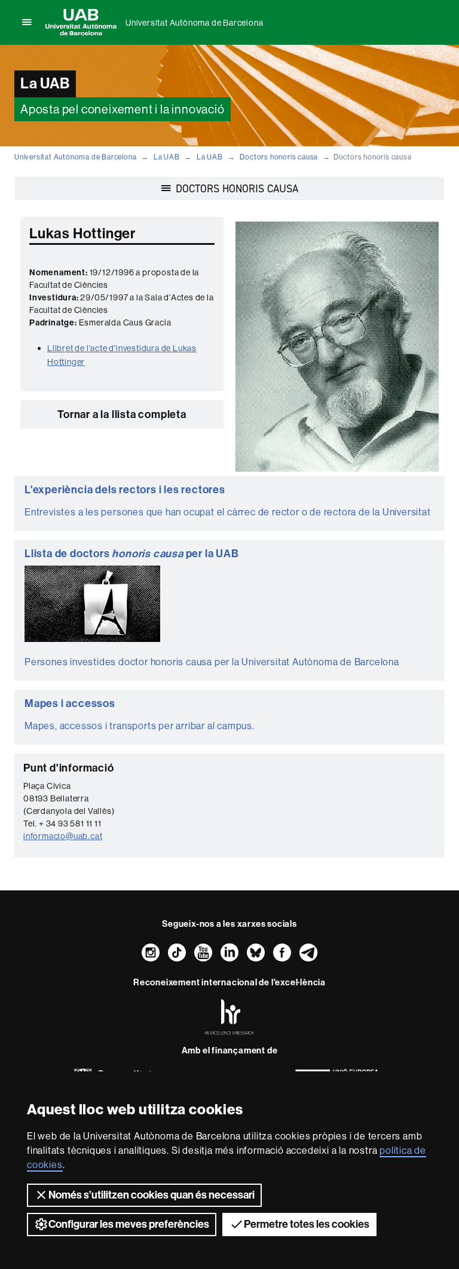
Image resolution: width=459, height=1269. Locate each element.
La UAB (167, 156)
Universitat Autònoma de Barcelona (194, 22)
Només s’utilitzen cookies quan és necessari (151, 1195)
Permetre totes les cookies (306, 1224)
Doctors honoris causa (279, 156)
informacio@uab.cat (62, 836)
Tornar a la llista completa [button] (121, 414)
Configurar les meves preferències (128, 1224)
